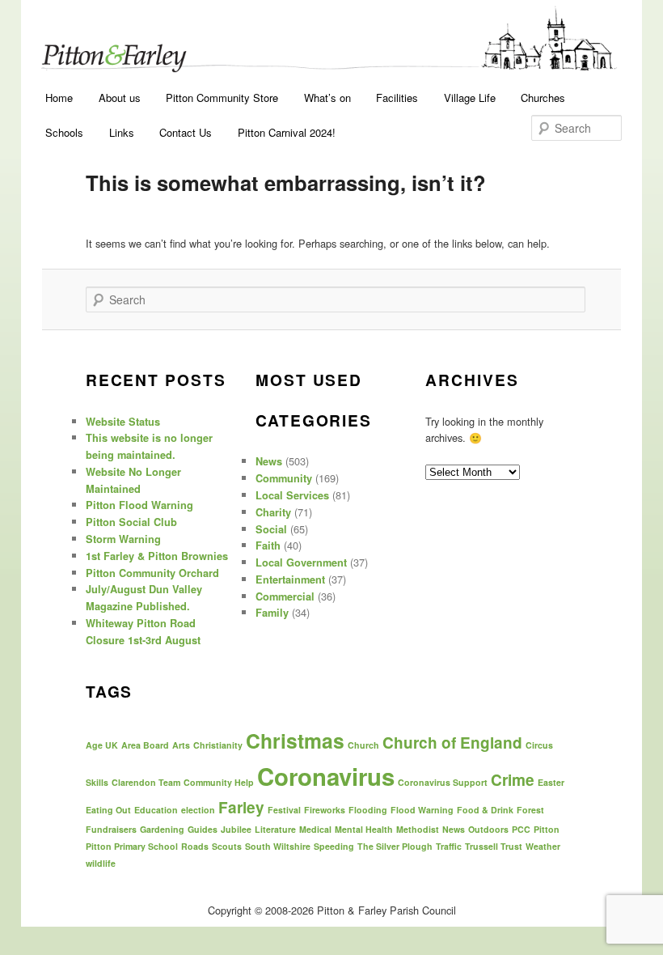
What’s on (327, 97)
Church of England (452, 742)
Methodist (417, 829)
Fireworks (324, 810)
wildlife (101, 863)
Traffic (449, 846)
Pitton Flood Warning (139, 505)
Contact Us (185, 132)
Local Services (292, 495)
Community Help (219, 782)
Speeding (334, 846)
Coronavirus (326, 776)
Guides (202, 829)
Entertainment (290, 579)
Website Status (123, 421)
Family (272, 612)
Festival (284, 810)
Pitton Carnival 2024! (287, 132)
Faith (268, 545)
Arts (181, 745)
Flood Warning (422, 810)
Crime (512, 780)
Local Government (301, 562)
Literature (275, 829)
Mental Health (364, 829)
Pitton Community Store (222, 97)
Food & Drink (485, 810)
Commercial (285, 596)
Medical (315, 829)
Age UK (102, 745)
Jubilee (236, 829)
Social (271, 529)
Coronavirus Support (443, 782)
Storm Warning (123, 539)
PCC (521, 829)
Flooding (367, 810)
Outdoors (488, 829)
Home (59, 97)
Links (121, 132)
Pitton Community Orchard (152, 573)
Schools (64, 132)
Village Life (470, 97)
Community (283, 478)
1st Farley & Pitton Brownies (157, 556)
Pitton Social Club (131, 522)
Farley (241, 807)
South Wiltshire (277, 846)
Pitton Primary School (132, 846)
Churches (543, 97)
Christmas (295, 740)
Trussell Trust (493, 846)
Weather (543, 846)
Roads (195, 846)
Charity (273, 512)
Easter (551, 782)
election (198, 810)
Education (156, 810)
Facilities (397, 97)
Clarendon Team (146, 782)
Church (363, 745)
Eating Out (108, 810)
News (268, 461)
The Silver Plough (395, 846)
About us (120, 97)
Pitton (547, 829)
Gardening (162, 829)
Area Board (145, 745)
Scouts (227, 846)
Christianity (218, 745)
